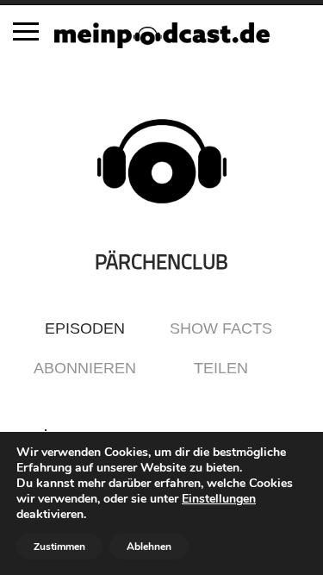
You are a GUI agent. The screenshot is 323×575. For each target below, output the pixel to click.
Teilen (221, 368)
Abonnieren (85, 368)
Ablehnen (149, 546)
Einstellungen (219, 499)
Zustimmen (59, 546)
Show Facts (221, 328)
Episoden (85, 328)
